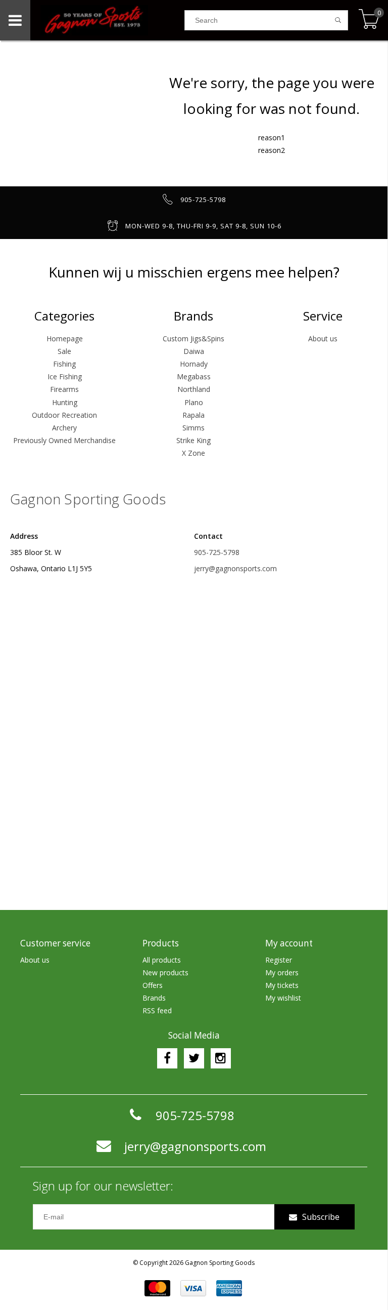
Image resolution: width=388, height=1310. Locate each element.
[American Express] (229, 1288)
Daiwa (193, 351)
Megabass (194, 376)
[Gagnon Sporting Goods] (107, 20)
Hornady (194, 364)
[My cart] (369, 20)
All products (161, 960)
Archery (64, 427)
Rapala (193, 415)
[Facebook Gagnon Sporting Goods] (167, 1058)
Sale (64, 351)
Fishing (64, 364)
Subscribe (321, 1216)
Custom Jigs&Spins (193, 338)
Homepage (64, 338)
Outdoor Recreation (64, 415)
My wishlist (283, 998)
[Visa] (193, 1288)
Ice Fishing (64, 376)
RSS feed (157, 1010)
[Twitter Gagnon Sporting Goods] (194, 1058)
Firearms (64, 389)
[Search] (338, 20)
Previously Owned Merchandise (64, 440)
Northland (193, 389)
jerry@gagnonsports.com (235, 568)
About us (322, 338)
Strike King (193, 440)
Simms (193, 427)
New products (165, 972)
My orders (282, 972)
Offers (152, 985)
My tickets (282, 985)
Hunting (64, 402)
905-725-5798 (216, 552)
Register (278, 960)
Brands (154, 998)
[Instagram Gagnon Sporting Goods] (221, 1058)
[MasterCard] (157, 1288)
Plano (193, 402)
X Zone (193, 453)
